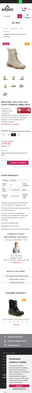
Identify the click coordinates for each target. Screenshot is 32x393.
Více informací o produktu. (10, 124)
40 (18, 321)
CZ (21, 2)
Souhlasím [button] (19, 386)
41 (22, 321)
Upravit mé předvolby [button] (19, 389)
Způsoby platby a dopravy (17, 279)
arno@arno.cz (16, 262)
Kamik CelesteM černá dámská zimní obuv (16, 319)
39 (14, 321)
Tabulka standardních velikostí (21, 131)
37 (5, 321)
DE (29, 2)
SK (25, 2)
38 (9, 321)
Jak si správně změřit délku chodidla (17, 276)
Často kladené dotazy (17, 341)
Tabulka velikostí (15, 337)
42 (26, 321)
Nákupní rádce (14, 345)
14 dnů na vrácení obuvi (17, 282)
